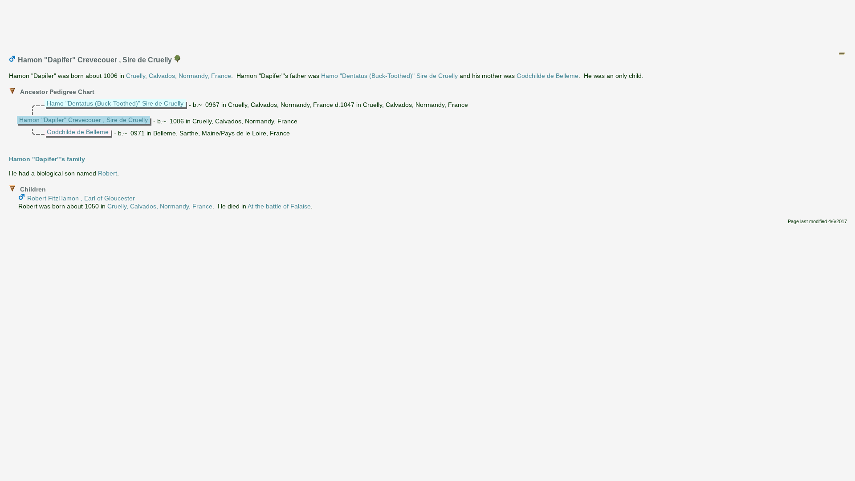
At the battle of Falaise (279, 206)
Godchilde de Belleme (547, 75)
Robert (107, 173)
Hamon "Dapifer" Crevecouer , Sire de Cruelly (83, 119)
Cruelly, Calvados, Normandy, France (178, 75)
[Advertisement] (428, 24)
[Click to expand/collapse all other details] (841, 53)
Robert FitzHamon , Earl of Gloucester (81, 198)
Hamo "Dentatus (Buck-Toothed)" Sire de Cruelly (389, 75)
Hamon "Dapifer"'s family (47, 159)
